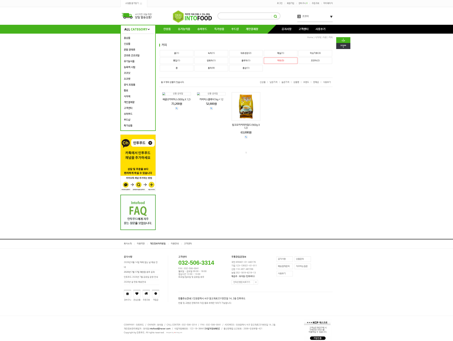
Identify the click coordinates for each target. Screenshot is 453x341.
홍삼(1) (246, 68)
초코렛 (127, 79)
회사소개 (128, 243)
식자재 (127, 96)
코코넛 (127, 73)
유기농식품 (184, 29)
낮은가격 (273, 82)
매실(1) (280, 53)
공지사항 (286, 29)
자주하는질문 (302, 266)
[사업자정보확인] (212, 329)
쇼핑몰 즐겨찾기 (132, 3)
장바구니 (303, 3)
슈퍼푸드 (202, 29)
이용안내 (175, 243)
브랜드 (306, 82)
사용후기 (320, 29)
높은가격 (285, 82)
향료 (126, 90)
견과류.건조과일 (131, 55)
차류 (325, 37)
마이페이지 (328, 3)
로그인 (280, 3)
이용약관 (141, 243)
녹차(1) (211, 53)
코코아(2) (315, 60)
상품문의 (300, 259)
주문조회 (315, 3)
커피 (331, 37)
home (310, 37)
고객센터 (303, 29)
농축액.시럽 (129, 67)
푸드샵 (235, 29)
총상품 (127, 38)
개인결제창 (252, 29)
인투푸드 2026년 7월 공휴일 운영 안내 (141, 277)
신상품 (167, 29)
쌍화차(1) (211, 60)
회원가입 (290, 3)
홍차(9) (211, 68)
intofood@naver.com (160, 329)
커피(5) (280, 60)
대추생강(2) (246, 53)
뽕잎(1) (176, 60)
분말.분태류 (129, 49)
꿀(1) (176, 53)
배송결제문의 (284, 266)
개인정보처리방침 (158, 243)
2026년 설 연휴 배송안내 (135, 282)
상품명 (296, 82)
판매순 (316, 82)
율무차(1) (246, 60)
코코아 (305, 16)
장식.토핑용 (129, 84)
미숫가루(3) (315, 53)
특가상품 (219, 29)
